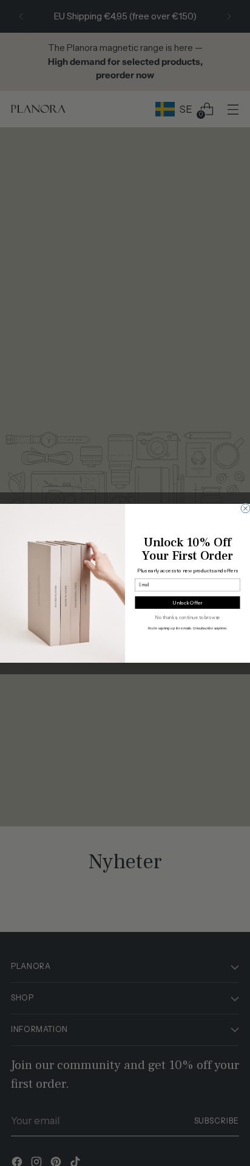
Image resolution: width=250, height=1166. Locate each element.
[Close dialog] (245, 507)
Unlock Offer (187, 602)
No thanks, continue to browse (187, 617)
